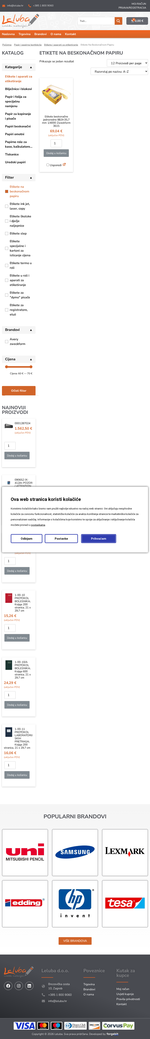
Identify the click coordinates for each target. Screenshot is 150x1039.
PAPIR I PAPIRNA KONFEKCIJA (28, 44)
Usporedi (55, 165)
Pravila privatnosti (128, 999)
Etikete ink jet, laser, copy (20, 206)
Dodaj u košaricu (17, 455)
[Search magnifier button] (118, 21)
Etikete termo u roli (21, 265)
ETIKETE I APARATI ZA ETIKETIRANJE (61, 44)
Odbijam (26, 538)
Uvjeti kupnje (125, 994)
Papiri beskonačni (18, 126)
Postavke (61, 538)
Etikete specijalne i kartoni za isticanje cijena (20, 248)
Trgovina (24, 34)
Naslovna (8, 34)
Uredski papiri (15, 162)
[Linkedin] (29, 986)
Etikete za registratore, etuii (19, 310)
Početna (7, 44)
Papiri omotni (14, 134)
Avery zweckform (17, 341)
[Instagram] (18, 986)
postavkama (38, 524)
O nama (56, 34)
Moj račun (139, 4)
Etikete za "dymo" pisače (20, 295)
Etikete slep (18, 233)
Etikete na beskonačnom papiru (19, 191)
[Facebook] (8, 986)
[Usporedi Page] (64, 165)
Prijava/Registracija (132, 8)
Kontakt (70, 34)
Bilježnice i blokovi (18, 89)
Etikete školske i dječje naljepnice (20, 221)
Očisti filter (18, 391)
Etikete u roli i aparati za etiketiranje (19, 280)
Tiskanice (12, 154)
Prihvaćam (98, 538)
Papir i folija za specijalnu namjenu (15, 101)
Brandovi (40, 34)
